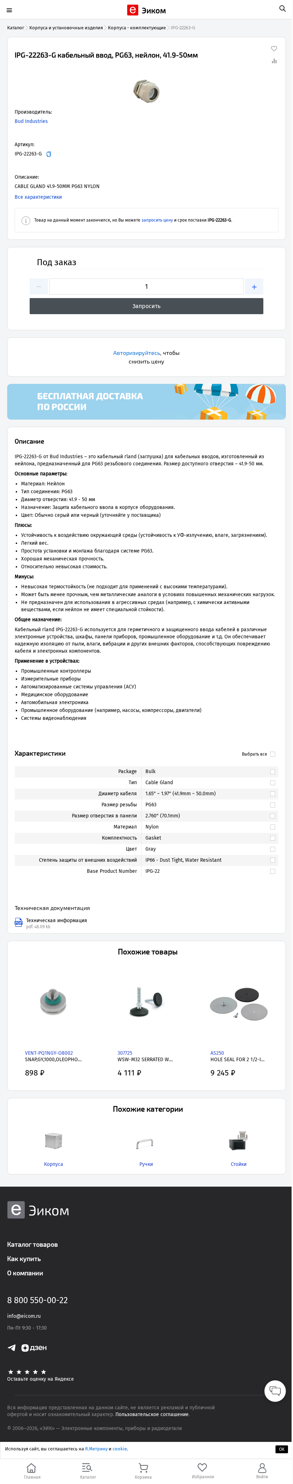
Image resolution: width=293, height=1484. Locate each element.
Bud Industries (31, 121)
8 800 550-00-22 (37, 1300)
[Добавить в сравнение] (274, 60)
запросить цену (157, 220)
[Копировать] (48, 154)
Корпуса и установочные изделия (66, 27)
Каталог (15, 27)
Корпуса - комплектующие (137, 27)
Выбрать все (254, 754)
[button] (146, 91)
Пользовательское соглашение (152, 1414)
